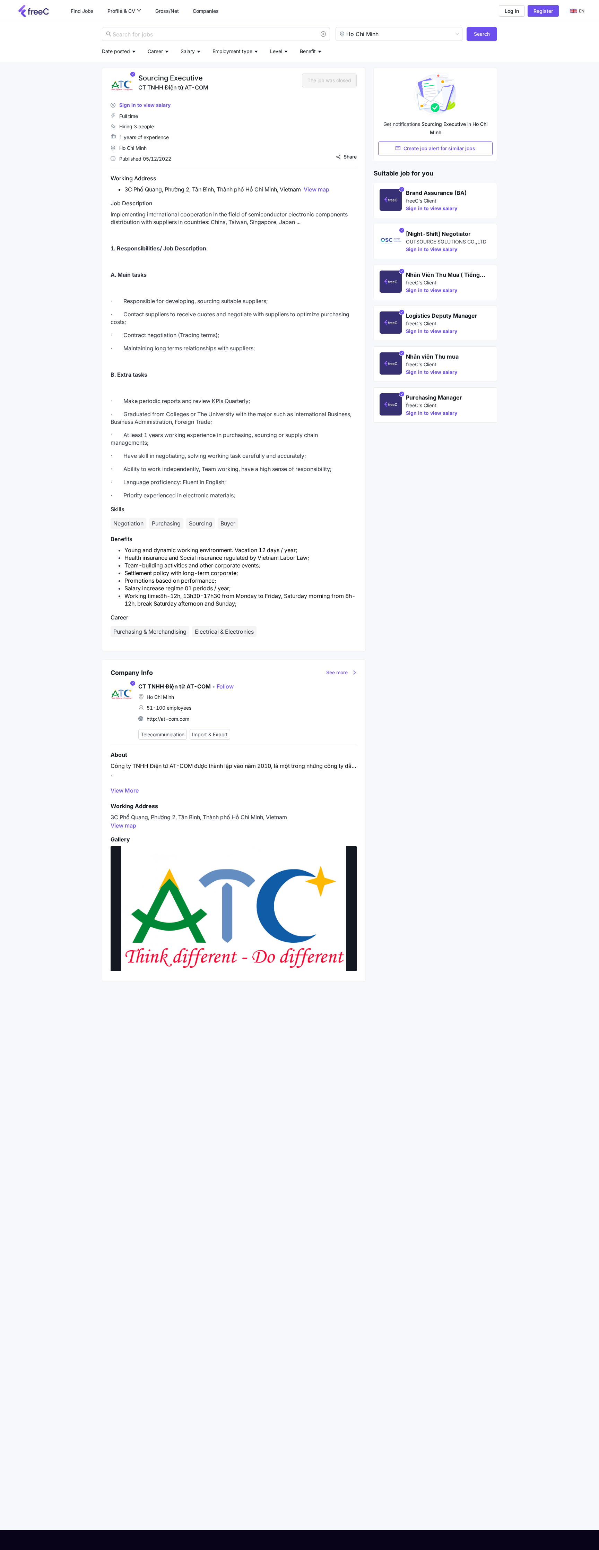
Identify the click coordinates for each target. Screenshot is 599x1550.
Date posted (116, 51)
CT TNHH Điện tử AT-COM (173, 87)
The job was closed (329, 80)
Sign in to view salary (145, 105)
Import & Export (210, 734)
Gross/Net (167, 11)
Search (482, 34)
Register (543, 11)
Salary (188, 51)
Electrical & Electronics (224, 631)
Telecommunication (162, 734)
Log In (512, 11)
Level (276, 51)
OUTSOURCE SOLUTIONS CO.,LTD (446, 242)
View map (316, 189)
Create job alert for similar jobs (439, 148)
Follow (223, 686)
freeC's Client (421, 201)
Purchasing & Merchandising (149, 631)
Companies (206, 11)
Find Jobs (82, 11)
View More (125, 790)
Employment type (232, 51)
